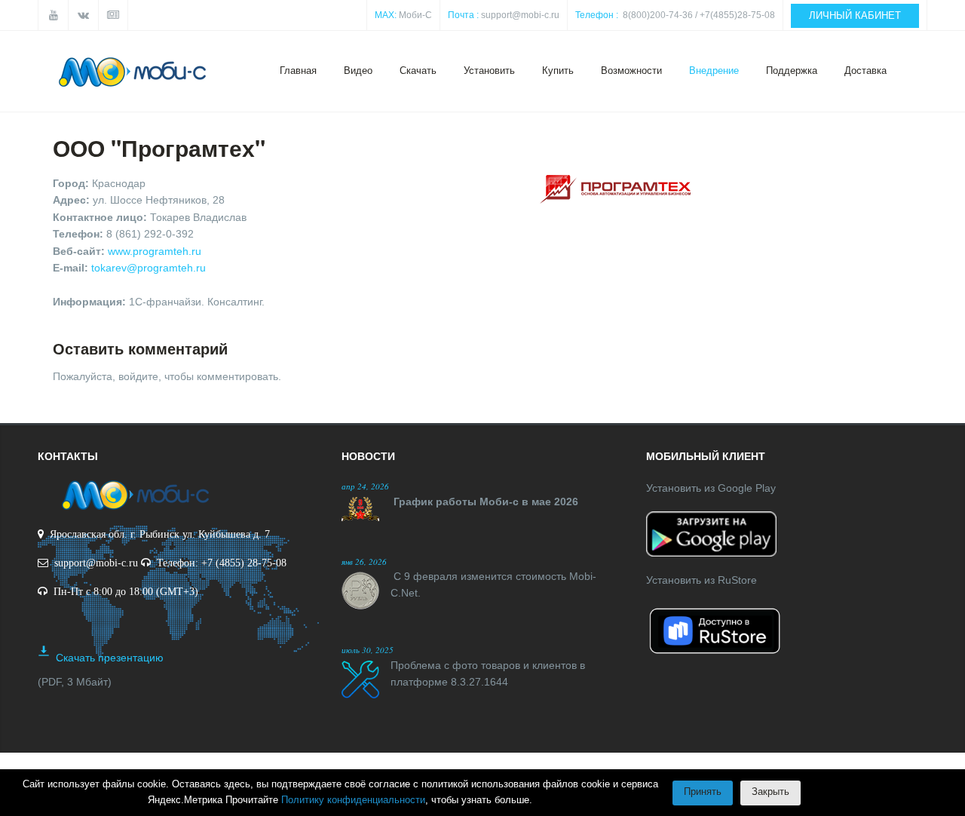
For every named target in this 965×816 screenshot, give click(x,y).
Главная (298, 70)
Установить (489, 70)
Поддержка (791, 70)
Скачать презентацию (110, 658)
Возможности (631, 70)
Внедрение (714, 70)
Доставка (865, 70)
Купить (558, 70)
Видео (358, 70)
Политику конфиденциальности (353, 799)
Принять (702, 791)
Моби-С (415, 15)
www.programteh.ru (154, 251)
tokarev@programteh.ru (148, 268)
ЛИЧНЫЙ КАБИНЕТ (855, 15)
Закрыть (770, 791)
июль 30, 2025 (368, 649)
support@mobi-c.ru (520, 15)
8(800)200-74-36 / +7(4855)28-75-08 (699, 15)
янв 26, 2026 (364, 561)
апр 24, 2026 (365, 486)
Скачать (418, 70)
